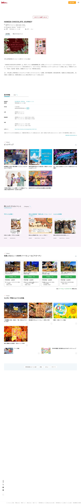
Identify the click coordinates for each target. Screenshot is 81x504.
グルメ (47, 367)
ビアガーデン (69, 288)
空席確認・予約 (12, 276)
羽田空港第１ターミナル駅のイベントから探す (64, 502)
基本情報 (7, 95)
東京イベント (35, 502)
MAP (28, 108)
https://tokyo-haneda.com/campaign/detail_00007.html (26, 129)
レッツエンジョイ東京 (10, 502)
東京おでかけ (29, 502)
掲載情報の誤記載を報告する (71, 135)
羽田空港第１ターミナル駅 (31, 367)
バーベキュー (62, 288)
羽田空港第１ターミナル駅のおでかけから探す (47, 502)
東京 (41, 367)
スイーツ (54, 366)
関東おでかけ (17, 502)
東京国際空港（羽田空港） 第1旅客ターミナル (24, 101)
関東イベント (23, 502)
